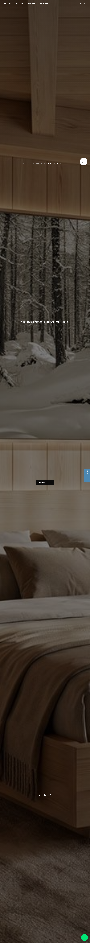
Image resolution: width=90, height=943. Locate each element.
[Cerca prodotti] (84, 162)
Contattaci (43, 3)
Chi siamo (19, 3)
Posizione (30, 3)
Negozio (7, 3)
